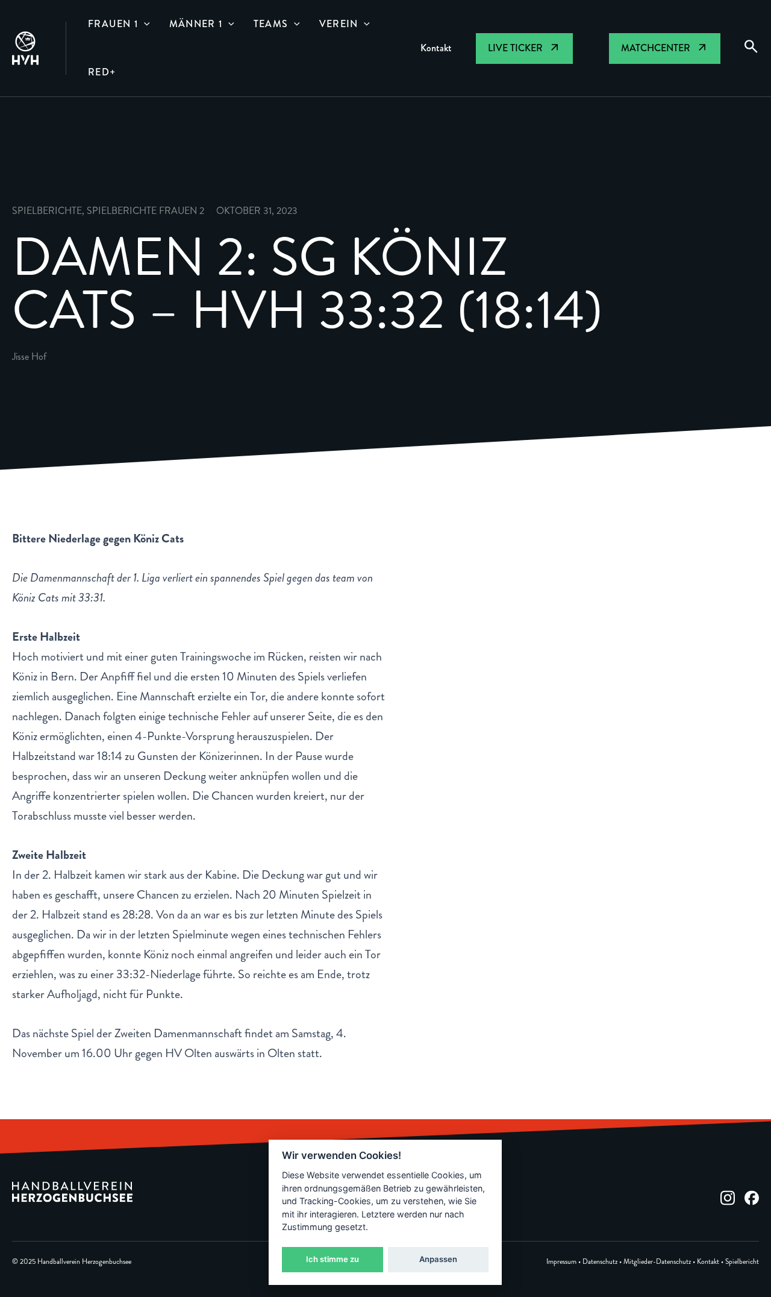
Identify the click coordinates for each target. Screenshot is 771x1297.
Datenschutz (599, 1262)
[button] (144, 24)
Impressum (561, 1262)
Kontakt (708, 1262)
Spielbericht (742, 1262)
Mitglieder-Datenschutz (657, 1262)
